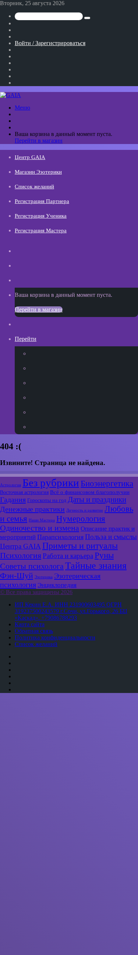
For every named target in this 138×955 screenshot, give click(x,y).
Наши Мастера (42, 520)
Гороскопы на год (46, 500)
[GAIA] (10, 95)
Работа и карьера (68, 556)
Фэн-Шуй (16, 575)
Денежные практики (32, 509)
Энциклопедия (57, 585)
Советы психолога (32, 566)
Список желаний (34, 186)
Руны (104, 555)
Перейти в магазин (39, 140)
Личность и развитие (84, 510)
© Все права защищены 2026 (36, 592)
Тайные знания (96, 565)
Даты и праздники (97, 499)
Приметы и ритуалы (80, 545)
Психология (20, 555)
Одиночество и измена (39, 528)
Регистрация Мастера (41, 230)
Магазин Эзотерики (38, 172)
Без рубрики (50, 482)
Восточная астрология (24, 492)
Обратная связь (34, 631)
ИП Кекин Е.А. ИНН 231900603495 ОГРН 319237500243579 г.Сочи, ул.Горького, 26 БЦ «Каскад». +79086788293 (71, 611)
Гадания (13, 499)
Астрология (10, 485)
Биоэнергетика (107, 483)
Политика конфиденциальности (55, 637)
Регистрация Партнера (42, 201)
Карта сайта (30, 624)
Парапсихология (60, 537)
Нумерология (80, 518)
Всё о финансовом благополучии (90, 492)
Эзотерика (44, 577)
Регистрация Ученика (41, 216)
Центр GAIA (30, 157)
